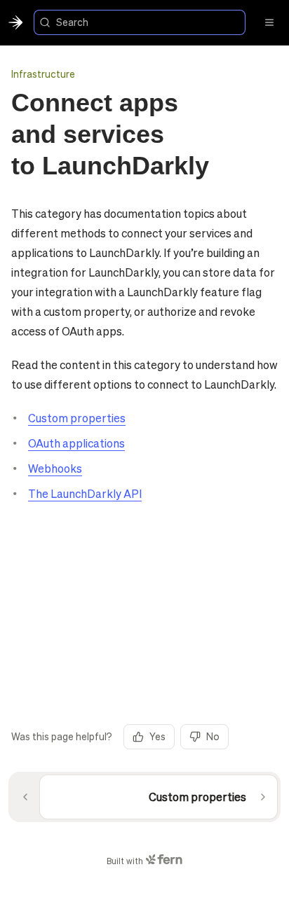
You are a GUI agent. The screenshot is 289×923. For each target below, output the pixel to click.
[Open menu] (269, 22)
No (213, 736)
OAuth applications (76, 443)
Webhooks (55, 468)
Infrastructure (43, 73)
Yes (157, 736)
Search (72, 21)
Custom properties (77, 417)
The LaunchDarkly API (85, 493)
